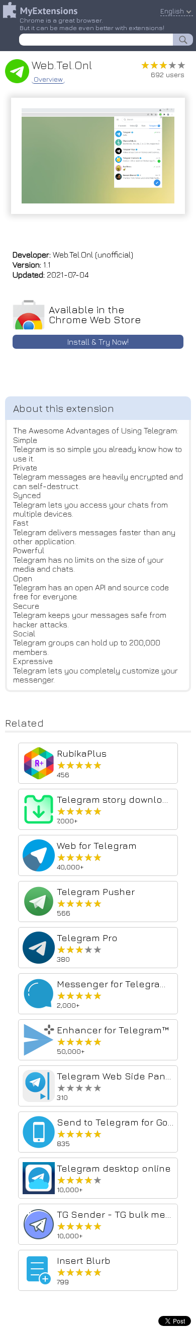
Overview (48, 79)
